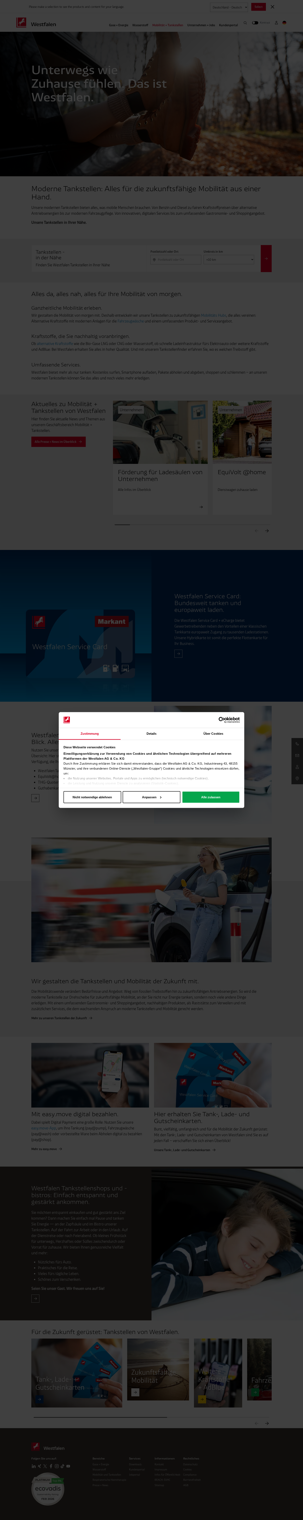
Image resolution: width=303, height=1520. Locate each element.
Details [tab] (152, 733)
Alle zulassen (210, 797)
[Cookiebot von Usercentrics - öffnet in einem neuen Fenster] (222, 720)
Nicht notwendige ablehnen (92, 797)
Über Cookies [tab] (213, 733)
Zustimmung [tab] (90, 733)
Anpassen (149, 797)
